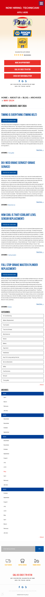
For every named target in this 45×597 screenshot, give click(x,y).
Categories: (5, 312)
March (5, 401)
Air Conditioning (7, 315)
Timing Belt (11, 153)
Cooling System (12, 255)
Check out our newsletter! (22, 76)
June (5, 467)
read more (39, 150)
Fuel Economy (6, 371)
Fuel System (6, 325)
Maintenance (6, 334)
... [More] (41, 384)
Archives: (5, 390)
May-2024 (9, 100)
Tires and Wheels (7, 329)
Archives (36, 97)
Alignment (5, 348)
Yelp (26, 81)
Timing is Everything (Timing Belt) (19, 114)
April (5, 397)
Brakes (10, 307)
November (6, 423)
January (6, 410)
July (5, 462)
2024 (4, 436)
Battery (5, 343)
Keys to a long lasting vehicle (11, 357)
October (6, 427)
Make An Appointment (22, 63)
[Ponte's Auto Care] (22, 22)
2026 (4, 393)
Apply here (22, 12)
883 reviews (27, 55)
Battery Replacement (8, 320)
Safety (4, 366)
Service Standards (7, 362)
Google (22, 81)
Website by (22, 594)
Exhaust (5, 376)
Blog (25, 97)
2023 (4, 489)
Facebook (19, 81)
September (6, 432)
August (5, 458)
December (6, 419)
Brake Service (11, 205)
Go (39, 549)
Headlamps (6, 352)
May (5, 515)
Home (4, 97)
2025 (4, 415)
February (6, 406)
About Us (15, 97)
